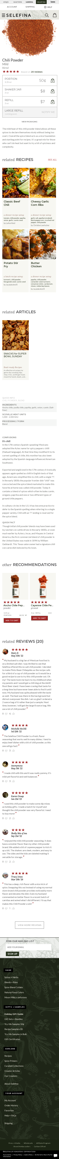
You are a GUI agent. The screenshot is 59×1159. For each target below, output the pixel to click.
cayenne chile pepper (44, 605)
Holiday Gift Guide (13, 1014)
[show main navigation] (3, 15)
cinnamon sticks (37, 284)
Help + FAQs (10, 1115)
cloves (33, 286)
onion (6, 220)
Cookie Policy (28, 1155)
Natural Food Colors (14, 992)
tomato (6, 218)
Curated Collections (13, 1066)
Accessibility (7, 1155)
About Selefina (11, 1083)
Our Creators (10, 1076)
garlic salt (34, 218)
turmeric (7, 279)
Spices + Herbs (11, 977)
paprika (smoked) (45, 218)
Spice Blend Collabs (13, 987)
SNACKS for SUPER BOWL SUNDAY (15, 355)
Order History (11, 1105)
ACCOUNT (12, 7)
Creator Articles (12, 1071)
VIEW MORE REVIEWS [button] (29, 925)
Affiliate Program (43, 1143)
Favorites (9, 1110)
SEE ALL (52, 159)
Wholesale (28, 1143)
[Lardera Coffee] (29, 2)
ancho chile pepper (15, 605)
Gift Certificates (12, 1039)
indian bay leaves (43, 286)
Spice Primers (10, 1061)
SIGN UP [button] (12, 954)
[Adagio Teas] (6, 2)
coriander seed (37, 282)
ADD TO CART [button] (12, 620)
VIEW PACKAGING (29, 122)
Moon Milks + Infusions (15, 997)
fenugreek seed (10, 282)
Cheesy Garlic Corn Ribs (40, 203)
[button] (19, 15)
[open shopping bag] (55, 15)
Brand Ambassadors (22, 1146)
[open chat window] (55, 1155)
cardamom (48, 284)
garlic (11, 220)
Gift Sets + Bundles (13, 1019)
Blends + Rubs (11, 982)
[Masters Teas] (17, 2)
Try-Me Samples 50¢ (14, 1024)
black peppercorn (37, 220)
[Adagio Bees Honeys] (53, 2)
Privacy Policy (17, 1155)
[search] (46, 15)
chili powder (14, 218)
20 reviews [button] (37, 72)
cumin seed (18, 220)
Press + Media (14, 1143)
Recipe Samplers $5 (13, 1029)
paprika (22, 218)
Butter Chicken (36, 265)
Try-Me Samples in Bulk (15, 1034)
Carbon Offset (40, 1146)
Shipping (8, 1123)
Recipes (8, 1056)
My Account (10, 1100)
